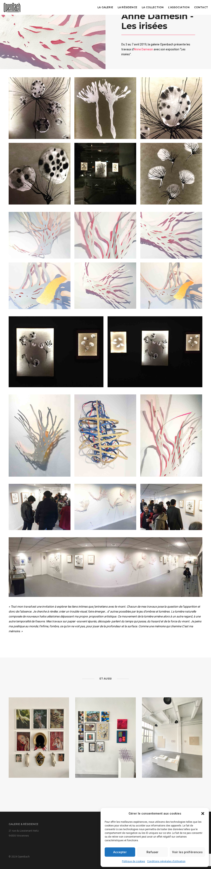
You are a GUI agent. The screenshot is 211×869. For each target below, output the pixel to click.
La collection (153, 7)
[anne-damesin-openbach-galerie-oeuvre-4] (39, 174)
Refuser (152, 852)
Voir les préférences (187, 852)
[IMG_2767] (155, 351)
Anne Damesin (143, 49)
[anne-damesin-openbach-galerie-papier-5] (105, 285)
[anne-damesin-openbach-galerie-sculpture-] (105, 435)
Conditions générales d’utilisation (166, 861)
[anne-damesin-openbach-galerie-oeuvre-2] (105, 108)
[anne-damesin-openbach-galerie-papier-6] (171, 285)
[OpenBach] (12, 7)
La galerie (105, 7)
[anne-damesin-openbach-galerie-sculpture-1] (39, 435)
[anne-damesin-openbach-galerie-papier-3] (171, 235)
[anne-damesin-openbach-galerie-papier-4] (39, 285)
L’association (178, 7)
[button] (203, 813)
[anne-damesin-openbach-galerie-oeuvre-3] (171, 108)
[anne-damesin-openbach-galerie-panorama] (105, 567)
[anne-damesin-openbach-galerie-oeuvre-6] (105, 174)
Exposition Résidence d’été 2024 (105, 749)
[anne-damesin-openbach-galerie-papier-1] (39, 235)
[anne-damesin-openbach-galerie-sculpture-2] (171, 435)
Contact (201, 7)
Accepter (120, 852)
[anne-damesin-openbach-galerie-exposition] (105, 507)
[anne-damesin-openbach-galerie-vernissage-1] (39, 507)
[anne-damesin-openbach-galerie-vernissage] (171, 507)
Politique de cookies (133, 861)
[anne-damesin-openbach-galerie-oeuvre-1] (39, 108)
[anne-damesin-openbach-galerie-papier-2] (105, 235)
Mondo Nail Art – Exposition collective (39, 749)
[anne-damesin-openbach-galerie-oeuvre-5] (171, 174)
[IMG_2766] (56, 351)
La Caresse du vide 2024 (172, 749)
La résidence (127, 7)
